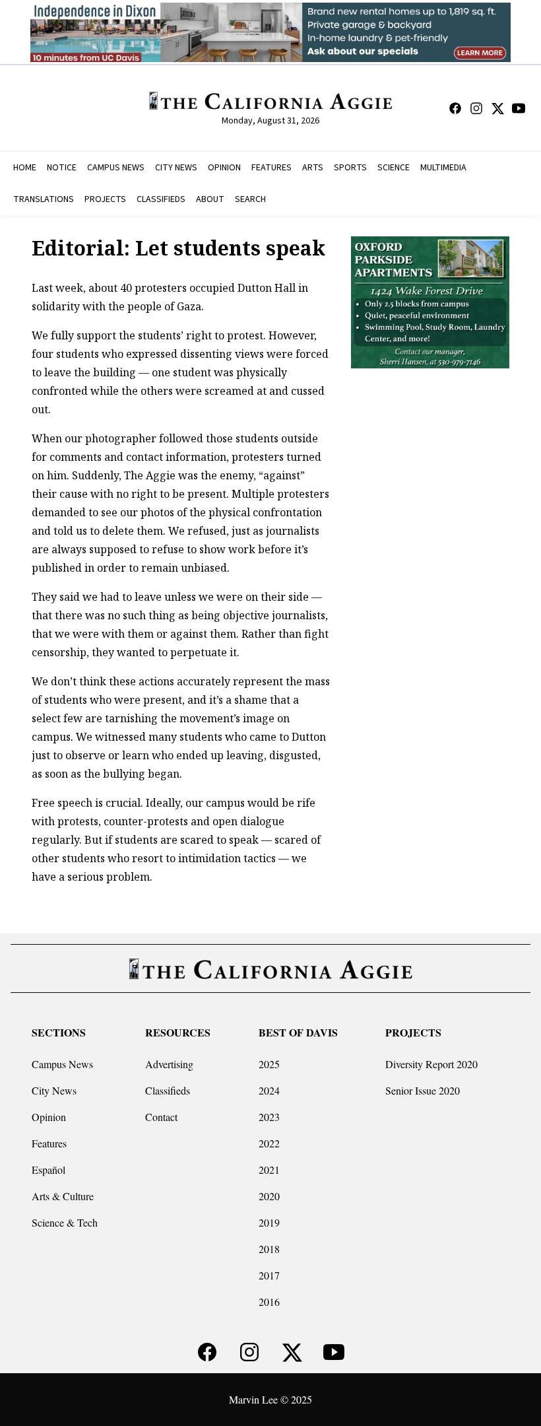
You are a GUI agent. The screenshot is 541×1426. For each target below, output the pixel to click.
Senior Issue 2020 (422, 1090)
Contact (161, 1117)
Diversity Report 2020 (431, 1064)
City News (54, 1090)
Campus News (62, 1064)
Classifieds (167, 1090)
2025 (269, 1064)
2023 (269, 1117)
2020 (269, 1196)
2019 (269, 1222)
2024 (269, 1090)
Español (48, 1169)
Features (49, 1143)
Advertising (169, 1064)
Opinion (49, 1117)
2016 (269, 1301)
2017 (269, 1275)
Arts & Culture (63, 1196)
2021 (269, 1169)
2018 (269, 1249)
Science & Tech (65, 1222)
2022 (269, 1143)
